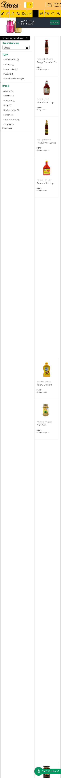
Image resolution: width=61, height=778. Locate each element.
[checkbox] (16, 59)
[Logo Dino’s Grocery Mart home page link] (11, 5)
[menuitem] (2, 13)
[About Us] (40, 5)
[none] (46, 56)
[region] (38, 22)
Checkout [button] (54, 22)
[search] (29, 5)
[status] (30, 21)
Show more (7, 128)
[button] (2, 13)
